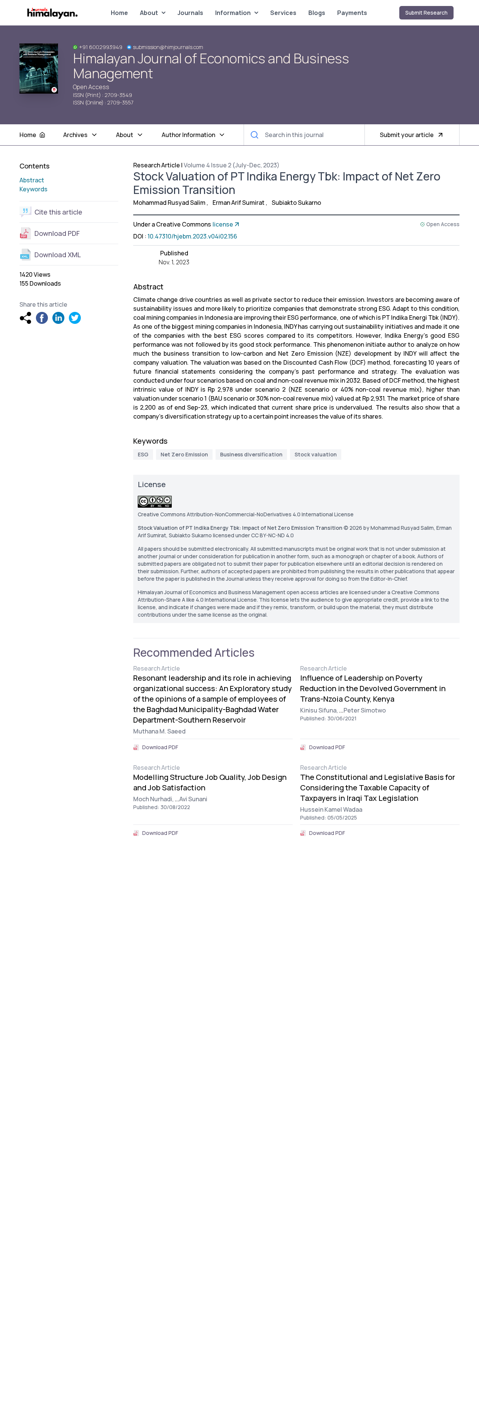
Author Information (188, 135)
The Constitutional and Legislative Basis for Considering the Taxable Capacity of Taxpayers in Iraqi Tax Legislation (377, 787)
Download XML (57, 254)
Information (233, 13)
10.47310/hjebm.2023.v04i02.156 (192, 236)
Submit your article (407, 135)
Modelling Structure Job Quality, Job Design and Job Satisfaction (210, 782)
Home (119, 13)
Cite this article (58, 211)
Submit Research (426, 12)
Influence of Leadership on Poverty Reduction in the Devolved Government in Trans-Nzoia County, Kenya (373, 688)
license (223, 224)
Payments (352, 13)
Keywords (33, 189)
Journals (190, 13)
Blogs (316, 13)
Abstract (31, 180)
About (149, 13)
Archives (75, 135)
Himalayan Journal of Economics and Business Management (211, 66)
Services (283, 13)
